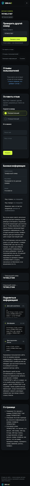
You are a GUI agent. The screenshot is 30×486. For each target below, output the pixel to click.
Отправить (8, 152)
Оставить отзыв (7, 49)
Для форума (11, 323)
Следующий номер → (10, 286)
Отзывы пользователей (10, 54)
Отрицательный (13, 119)
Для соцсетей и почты (12, 341)
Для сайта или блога (13, 306)
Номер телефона (8, 29)
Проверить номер (15, 39)
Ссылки (22, 58)
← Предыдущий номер (10, 277)
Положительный (13, 113)
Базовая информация (9, 58)
